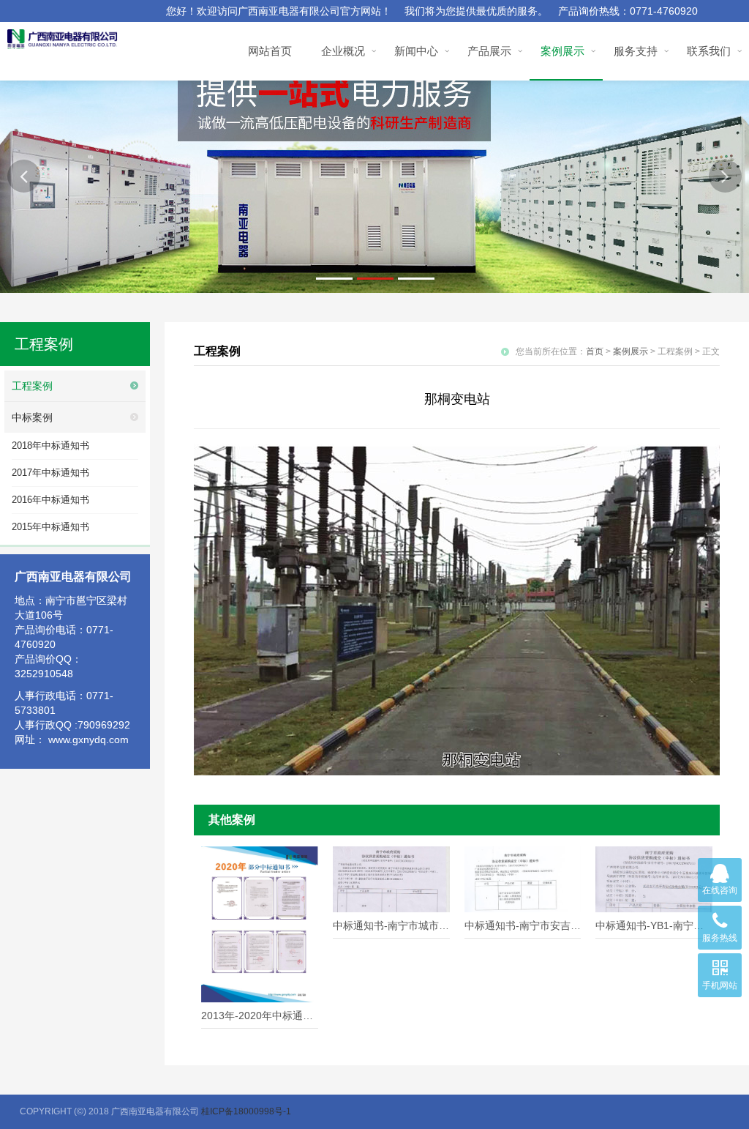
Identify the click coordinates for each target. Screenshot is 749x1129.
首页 (594, 351)
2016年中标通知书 (50, 499)
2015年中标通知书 (50, 526)
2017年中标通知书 (50, 472)
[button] (23, 176)
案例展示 (630, 351)
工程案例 (32, 386)
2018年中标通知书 (50, 445)
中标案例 (32, 417)
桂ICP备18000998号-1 (246, 1111)
